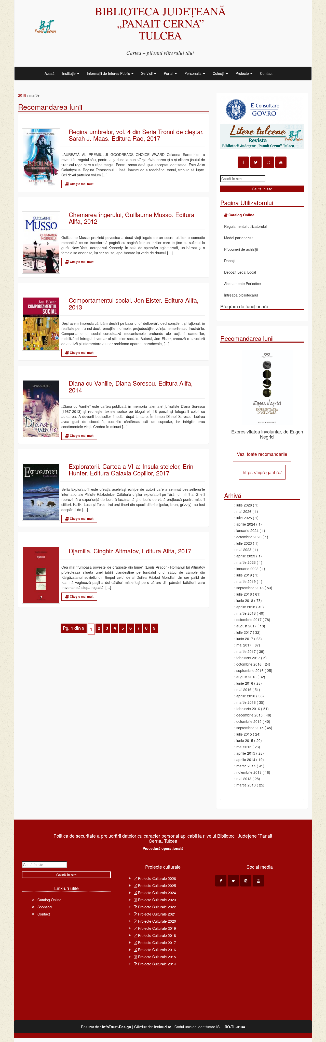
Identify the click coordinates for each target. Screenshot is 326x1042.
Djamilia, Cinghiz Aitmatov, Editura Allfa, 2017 (130, 550)
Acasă (50, 73)
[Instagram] (268, 162)
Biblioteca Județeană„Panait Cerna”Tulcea (160, 23)
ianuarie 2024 (247, 530)
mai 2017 (243, 644)
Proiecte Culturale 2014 (156, 963)
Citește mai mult (81, 183)
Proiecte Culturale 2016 (156, 949)
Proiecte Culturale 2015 (156, 956)
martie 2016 (246, 702)
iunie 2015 (244, 740)
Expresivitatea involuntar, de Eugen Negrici (267, 434)
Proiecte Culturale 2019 (156, 928)
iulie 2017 (244, 632)
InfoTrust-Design (116, 1026)
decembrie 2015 (249, 714)
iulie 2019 (244, 575)
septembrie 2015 (250, 727)
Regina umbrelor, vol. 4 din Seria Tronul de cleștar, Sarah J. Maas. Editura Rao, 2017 (136, 135)
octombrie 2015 (249, 721)
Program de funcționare (244, 306)
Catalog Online (49, 899)
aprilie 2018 (245, 606)
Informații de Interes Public (109, 73)
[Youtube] (281, 162)
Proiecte (243, 73)
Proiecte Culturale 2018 (156, 935)
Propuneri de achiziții (241, 249)
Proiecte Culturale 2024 (156, 892)
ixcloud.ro (162, 1026)
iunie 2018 (244, 600)
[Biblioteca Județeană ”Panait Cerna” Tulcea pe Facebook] (243, 162)
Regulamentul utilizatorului (245, 226)
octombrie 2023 (249, 536)
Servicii (147, 73)
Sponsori (44, 906)
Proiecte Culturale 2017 (156, 942)
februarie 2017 (248, 657)
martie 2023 (246, 562)
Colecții (219, 73)
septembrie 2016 (250, 670)
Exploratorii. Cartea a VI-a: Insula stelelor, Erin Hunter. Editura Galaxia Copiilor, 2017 (131, 469)
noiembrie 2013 (249, 772)
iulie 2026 (244, 505)
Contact (266, 73)
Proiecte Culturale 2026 (156, 878)
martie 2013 (246, 784)
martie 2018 (246, 613)
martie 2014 (246, 765)
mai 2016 (243, 689)
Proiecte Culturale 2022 (156, 906)
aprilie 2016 (245, 695)
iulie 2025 (244, 517)
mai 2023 (243, 549)
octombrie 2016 (249, 664)
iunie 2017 (244, 638)
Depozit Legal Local (240, 272)
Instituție (69, 73)
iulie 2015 (244, 734)
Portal (169, 73)
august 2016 (246, 676)
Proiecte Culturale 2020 (156, 921)
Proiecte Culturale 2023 (156, 899)
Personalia (193, 73)
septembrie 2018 (250, 587)
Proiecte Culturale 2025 (156, 885)
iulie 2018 (244, 594)
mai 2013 (243, 778)
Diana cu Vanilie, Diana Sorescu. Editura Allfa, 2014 (131, 386)
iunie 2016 (244, 683)
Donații (229, 260)
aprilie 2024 (245, 524)
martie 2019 (246, 581)
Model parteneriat (238, 237)
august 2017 (246, 625)
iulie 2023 (244, 543)
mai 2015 (243, 746)
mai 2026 (243, 511)
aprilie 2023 (245, 555)
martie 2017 (246, 651)
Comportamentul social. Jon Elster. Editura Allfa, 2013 (134, 303)
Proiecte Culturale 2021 (156, 914)
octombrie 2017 (249, 619)
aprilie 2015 (245, 753)
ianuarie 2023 (247, 568)
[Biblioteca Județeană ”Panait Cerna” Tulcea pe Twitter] (256, 162)
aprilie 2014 (245, 759)
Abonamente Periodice (242, 283)
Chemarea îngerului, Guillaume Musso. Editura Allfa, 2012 (131, 218)
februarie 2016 (248, 708)
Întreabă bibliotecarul (241, 295)
